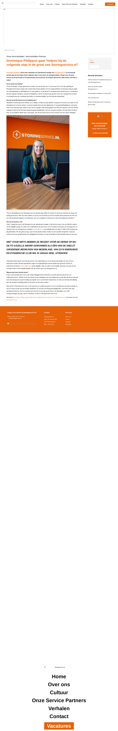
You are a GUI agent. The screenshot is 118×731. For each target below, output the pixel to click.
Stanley (35, 229)
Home (42, 4)
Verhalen (83, 4)
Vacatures (68, 324)
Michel (42, 229)
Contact (90, 4)
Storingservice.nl (59, 72)
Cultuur (57, 4)
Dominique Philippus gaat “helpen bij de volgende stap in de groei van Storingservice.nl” (39, 297)
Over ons (49, 4)
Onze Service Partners (70, 4)
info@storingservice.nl (15, 318)
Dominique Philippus (13, 72)
